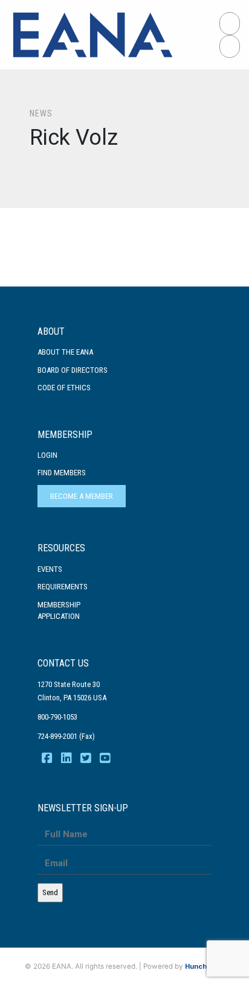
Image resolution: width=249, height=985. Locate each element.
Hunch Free (204, 966)
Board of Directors (72, 370)
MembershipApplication (58, 610)
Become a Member (81, 496)
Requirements (62, 586)
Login (47, 455)
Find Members (61, 472)
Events (49, 569)
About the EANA (65, 351)
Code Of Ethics (64, 387)
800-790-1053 (57, 716)
